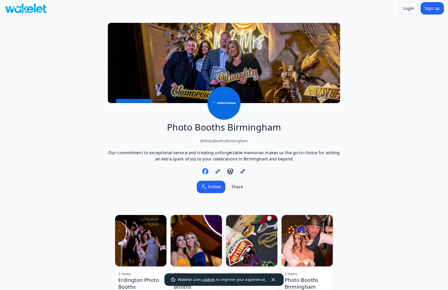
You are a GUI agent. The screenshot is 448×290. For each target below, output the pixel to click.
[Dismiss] (273, 279)
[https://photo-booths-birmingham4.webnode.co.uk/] (218, 171)
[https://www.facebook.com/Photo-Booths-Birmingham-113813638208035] (205, 171)
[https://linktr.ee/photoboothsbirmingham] (243, 171)
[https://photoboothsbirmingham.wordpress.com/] (230, 171)
